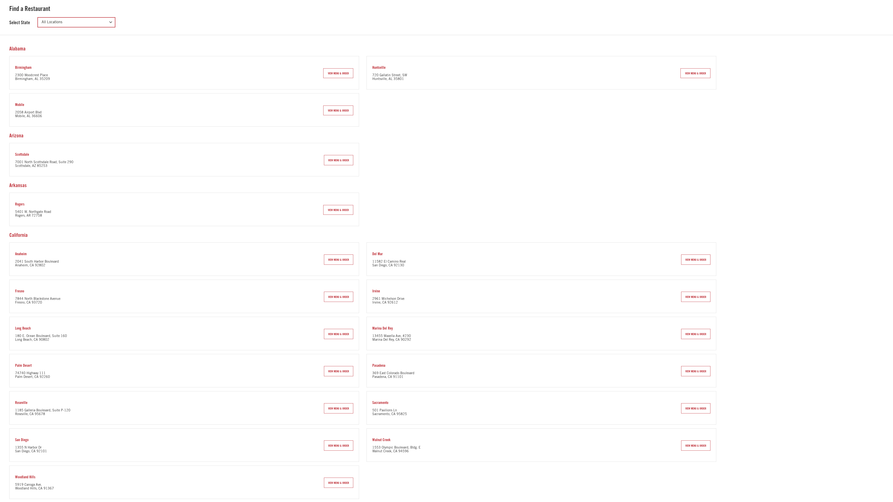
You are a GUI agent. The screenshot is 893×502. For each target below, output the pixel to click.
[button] (338, 73)
